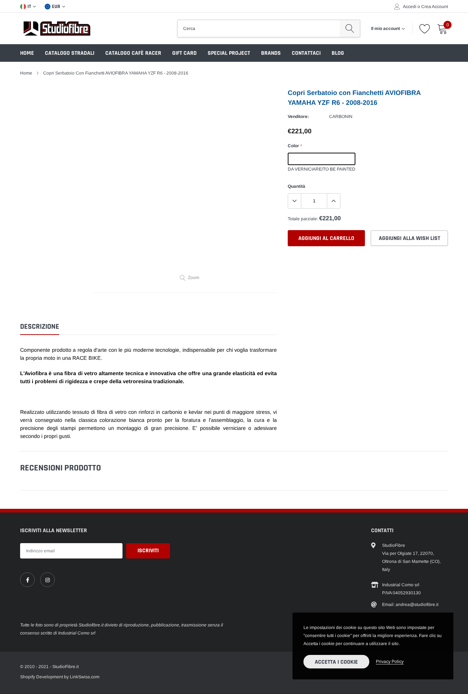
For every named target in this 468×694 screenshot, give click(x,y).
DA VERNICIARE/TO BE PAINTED (321, 159)
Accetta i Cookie (336, 662)
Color (295, 145)
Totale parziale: (303, 218)
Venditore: (298, 116)
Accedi (409, 6)
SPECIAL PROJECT (229, 53)
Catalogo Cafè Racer (133, 53)
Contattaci (306, 53)
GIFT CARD (184, 53)
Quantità (296, 186)
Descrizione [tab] (39, 326)
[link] (27, 579)
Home (27, 53)
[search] (350, 28)
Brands (271, 53)
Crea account (434, 6)
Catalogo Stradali (69, 53)
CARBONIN (340, 116)
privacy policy (390, 661)
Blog (338, 53)
